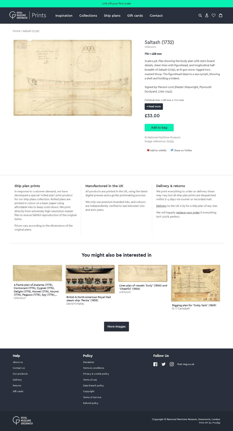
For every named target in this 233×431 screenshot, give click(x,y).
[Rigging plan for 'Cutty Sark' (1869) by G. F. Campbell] (195, 301)
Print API (203, 423)
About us (18, 362)
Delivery (161, 206)
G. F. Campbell (181, 308)
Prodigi (216, 423)
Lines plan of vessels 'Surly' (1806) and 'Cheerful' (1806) (143, 287)
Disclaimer (88, 362)
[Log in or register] (207, 15)
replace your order (188, 212)
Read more (154, 106)
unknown (125, 292)
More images (116, 326)
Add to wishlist (158, 150)
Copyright (88, 391)
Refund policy (90, 403)
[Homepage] (28, 15)
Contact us (19, 368)
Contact (156, 15)
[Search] (200, 15)
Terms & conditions (93, 368)
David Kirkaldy (75, 303)
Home (16, 31)
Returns (17, 385)
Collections (88, 15)
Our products (20, 374)
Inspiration (63, 15)
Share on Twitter (183, 150)
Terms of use (90, 380)
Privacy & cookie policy (96, 374)
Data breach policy (93, 385)
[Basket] (220, 15)
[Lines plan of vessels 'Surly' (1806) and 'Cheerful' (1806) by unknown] (143, 281)
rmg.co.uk (188, 364)
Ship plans (112, 15)
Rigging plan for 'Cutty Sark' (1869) (194, 305)
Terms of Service (92, 397)
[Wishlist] (213, 15)
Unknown (150, 47)
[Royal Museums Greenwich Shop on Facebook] (155, 365)
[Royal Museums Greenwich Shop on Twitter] (164, 365)
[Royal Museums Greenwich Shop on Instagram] (172, 365)
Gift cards (135, 15)
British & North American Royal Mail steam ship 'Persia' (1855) (89, 298)
